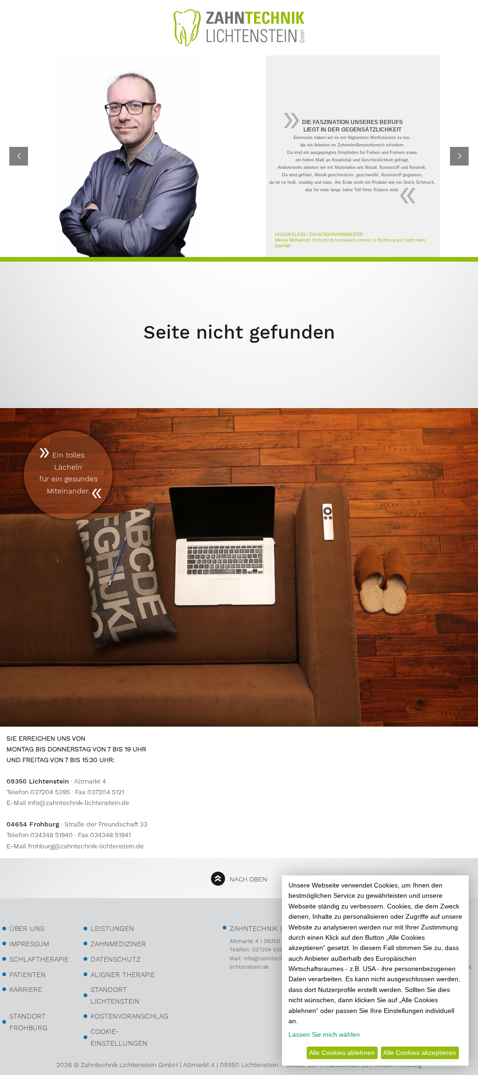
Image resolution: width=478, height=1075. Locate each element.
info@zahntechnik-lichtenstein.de (78, 802)
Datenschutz (116, 959)
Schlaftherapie (39, 959)
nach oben (248, 879)
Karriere (25, 989)
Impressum (29, 944)
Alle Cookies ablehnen (342, 1052)
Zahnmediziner (118, 944)
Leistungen (112, 928)
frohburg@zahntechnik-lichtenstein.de (86, 846)
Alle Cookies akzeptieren (419, 1052)
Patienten (27, 975)
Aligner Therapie (123, 975)
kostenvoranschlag (130, 1016)
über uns (26, 928)
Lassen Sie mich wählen (324, 1034)
